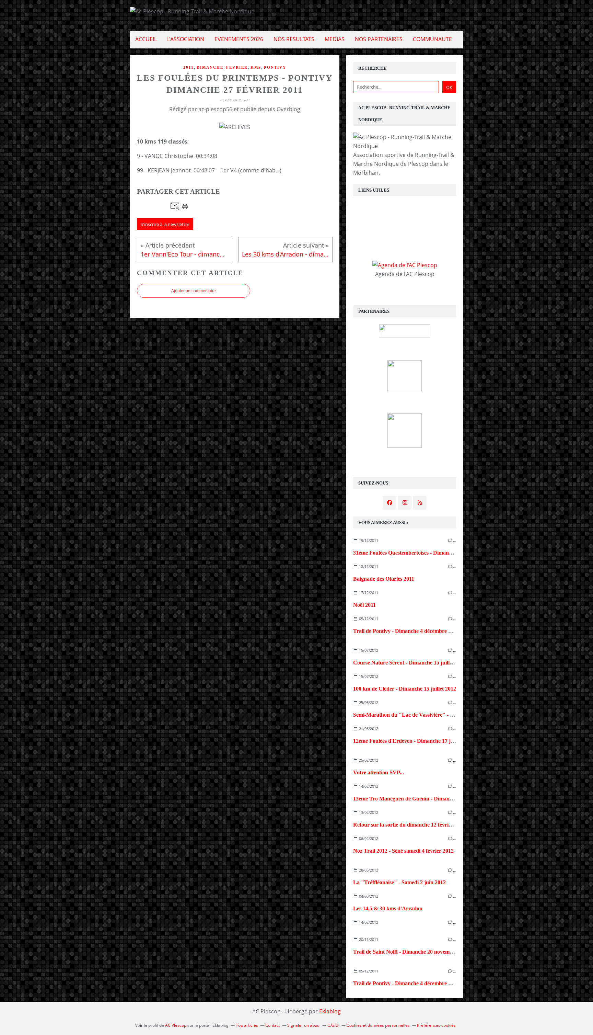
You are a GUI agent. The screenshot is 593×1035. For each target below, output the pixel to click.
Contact (272, 1025)
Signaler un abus (303, 1025)
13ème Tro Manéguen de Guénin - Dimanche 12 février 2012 (423, 798)
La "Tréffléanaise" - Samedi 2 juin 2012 (399, 882)
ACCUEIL (146, 39)
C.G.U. (333, 1025)
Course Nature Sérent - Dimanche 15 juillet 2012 (409, 663)
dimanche (210, 67)
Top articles (247, 1025)
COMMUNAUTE (432, 39)
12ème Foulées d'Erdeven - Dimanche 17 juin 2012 (411, 741)
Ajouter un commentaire (193, 290)
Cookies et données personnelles (378, 1025)
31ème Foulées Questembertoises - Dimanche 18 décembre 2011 (426, 553)
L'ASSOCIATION (185, 39)
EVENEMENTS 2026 (238, 39)
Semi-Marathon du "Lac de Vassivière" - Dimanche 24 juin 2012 (428, 715)
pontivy (275, 67)
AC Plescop (175, 1025)
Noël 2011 (364, 605)
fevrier (237, 67)
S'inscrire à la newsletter (165, 224)
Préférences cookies (436, 1025)
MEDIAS (335, 39)
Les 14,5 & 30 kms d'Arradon (387, 908)
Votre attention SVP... (378, 772)
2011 (188, 67)
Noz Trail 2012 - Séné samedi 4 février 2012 (403, 851)
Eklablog (330, 1011)
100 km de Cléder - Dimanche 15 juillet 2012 (404, 689)
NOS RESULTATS (294, 39)
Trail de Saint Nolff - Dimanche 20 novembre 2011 (411, 952)
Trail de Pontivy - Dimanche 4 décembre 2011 (406, 631)
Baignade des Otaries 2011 (383, 579)
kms (256, 67)
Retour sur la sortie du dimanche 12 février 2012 (409, 825)
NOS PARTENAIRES (379, 39)
